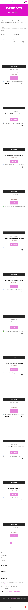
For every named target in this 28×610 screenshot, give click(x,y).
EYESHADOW (15, 69)
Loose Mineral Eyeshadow (14, 530)
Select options (14, 66)
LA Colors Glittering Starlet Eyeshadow (14, 363)
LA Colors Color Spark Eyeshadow (14, 321)
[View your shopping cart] (25, 2)
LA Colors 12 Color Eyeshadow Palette (14, 113)
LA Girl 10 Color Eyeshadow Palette (14, 405)
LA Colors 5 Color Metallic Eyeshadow (14, 280)
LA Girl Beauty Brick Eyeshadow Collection (14, 446)
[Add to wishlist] (23, 42)
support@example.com (6, 583)
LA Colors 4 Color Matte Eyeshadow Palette (14, 197)
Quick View (14, 78)
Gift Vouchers (4, 555)
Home (9, 12)
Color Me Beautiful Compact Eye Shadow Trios (14, 72)
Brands (2, 552)
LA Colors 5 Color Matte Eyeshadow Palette (14, 238)
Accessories (3, 560)
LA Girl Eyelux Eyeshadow (14, 488)
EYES (13, 12)
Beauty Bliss (13, 598)
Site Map (3, 557)
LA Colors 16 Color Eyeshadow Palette (14, 155)
